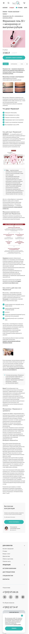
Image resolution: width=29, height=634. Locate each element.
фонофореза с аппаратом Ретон (10, 439)
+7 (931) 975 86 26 (10, 591)
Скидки (5, 13)
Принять (14, 628)
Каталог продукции (13, 11)
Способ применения (14, 63)
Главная (5, 11)
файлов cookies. (17, 624)
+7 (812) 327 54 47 (10, 606)
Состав (22, 63)
